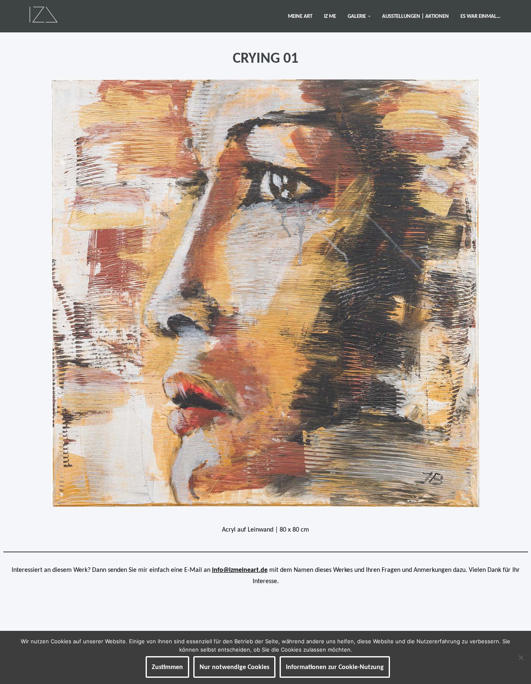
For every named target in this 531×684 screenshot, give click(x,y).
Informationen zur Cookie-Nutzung (335, 667)
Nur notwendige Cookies (234, 667)
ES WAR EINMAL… (480, 16)
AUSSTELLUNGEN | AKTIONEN (415, 16)
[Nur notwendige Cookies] (520, 657)
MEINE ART (300, 16)
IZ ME (330, 16)
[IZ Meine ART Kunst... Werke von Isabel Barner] (43, 14)
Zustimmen (167, 667)
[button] (369, 16)
